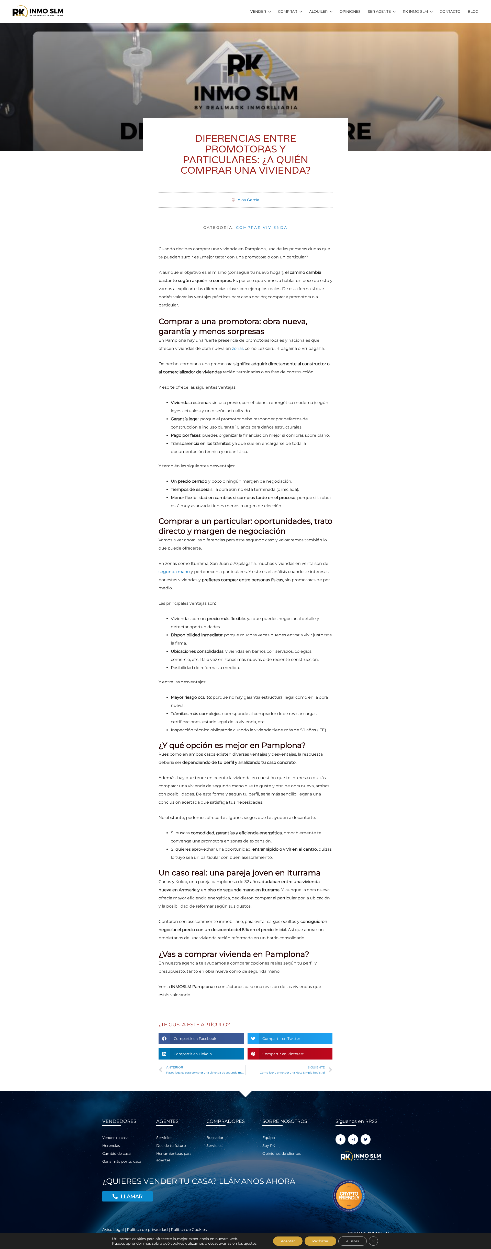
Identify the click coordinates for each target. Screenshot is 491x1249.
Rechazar (320, 1241)
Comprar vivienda (262, 227)
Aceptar (288, 1241)
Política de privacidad (147, 1229)
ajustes (250, 1243)
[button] (260, 11)
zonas (238, 348)
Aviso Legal (113, 1229)
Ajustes (352, 1241)
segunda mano (174, 571)
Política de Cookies (189, 1229)
